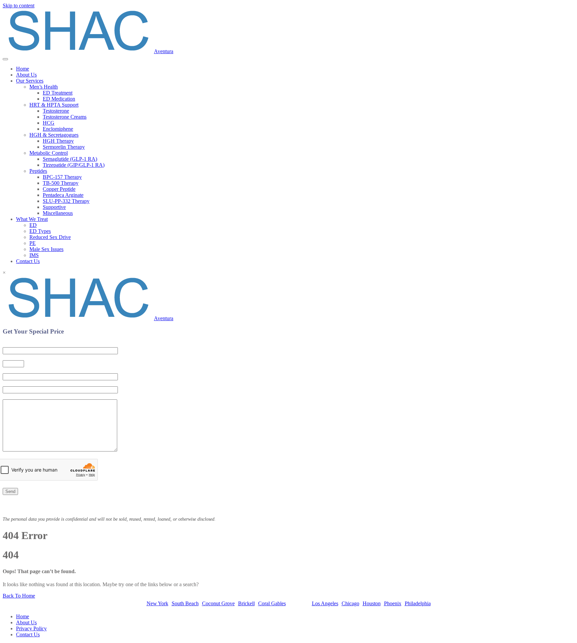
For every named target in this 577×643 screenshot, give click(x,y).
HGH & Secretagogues (53, 135)
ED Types (40, 231)
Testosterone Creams (64, 117)
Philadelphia (418, 603)
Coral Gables (272, 603)
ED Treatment (57, 93)
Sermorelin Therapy (64, 147)
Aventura (163, 51)
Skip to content (18, 5)
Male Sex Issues (46, 249)
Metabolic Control (48, 153)
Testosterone (56, 111)
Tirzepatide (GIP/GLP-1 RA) (74, 165)
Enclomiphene (58, 129)
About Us (26, 75)
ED (33, 225)
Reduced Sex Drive (50, 237)
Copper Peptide (59, 189)
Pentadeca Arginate (63, 195)
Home (22, 69)
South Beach (185, 603)
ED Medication (59, 99)
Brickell (246, 603)
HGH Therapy (58, 141)
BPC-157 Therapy (62, 177)
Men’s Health (43, 87)
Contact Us (28, 261)
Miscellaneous (58, 213)
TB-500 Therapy (60, 183)
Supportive (54, 207)
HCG (48, 123)
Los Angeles (325, 603)
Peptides (38, 171)
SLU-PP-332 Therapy (66, 201)
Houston (372, 603)
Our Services (29, 81)
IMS (34, 255)
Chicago (350, 603)
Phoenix (392, 603)
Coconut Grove (218, 603)
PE (32, 243)
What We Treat (32, 219)
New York (157, 603)
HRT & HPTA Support (53, 105)
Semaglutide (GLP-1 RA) (70, 159)
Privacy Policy (31, 628)
